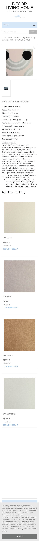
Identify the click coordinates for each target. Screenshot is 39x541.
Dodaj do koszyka (10, 249)
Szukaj (33, 32)
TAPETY (16, 38)
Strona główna (7, 38)
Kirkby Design (25, 38)
